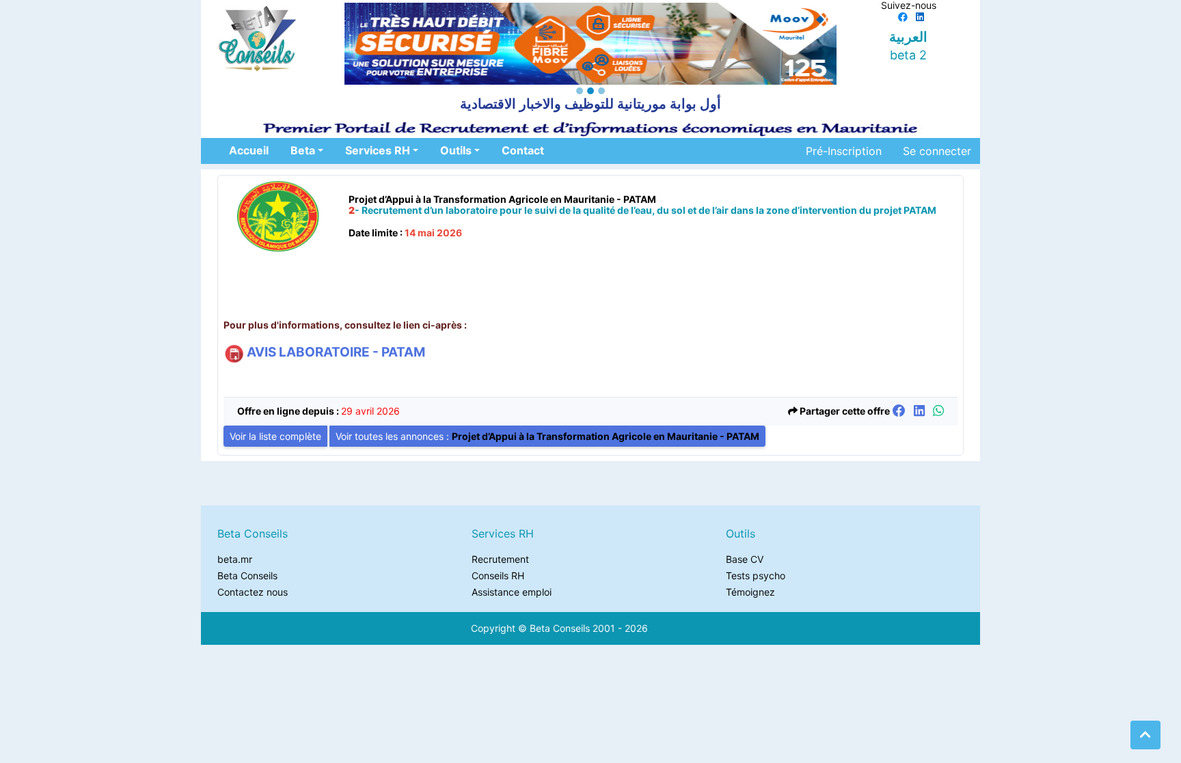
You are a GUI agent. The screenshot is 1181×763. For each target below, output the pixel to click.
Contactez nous (252, 592)
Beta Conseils (247, 575)
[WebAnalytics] (683, 628)
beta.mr (234, 559)
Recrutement (500, 559)
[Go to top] (1145, 735)
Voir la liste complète (275, 436)
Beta (302, 150)
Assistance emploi (512, 592)
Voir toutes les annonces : (547, 436)
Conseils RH (498, 575)
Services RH (377, 150)
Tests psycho (755, 575)
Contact (523, 150)
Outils (456, 150)
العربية (908, 37)
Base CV (744, 559)
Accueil (249, 150)
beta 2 (908, 55)
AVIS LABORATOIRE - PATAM (334, 352)
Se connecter (937, 151)
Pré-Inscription (844, 151)
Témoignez (750, 592)
